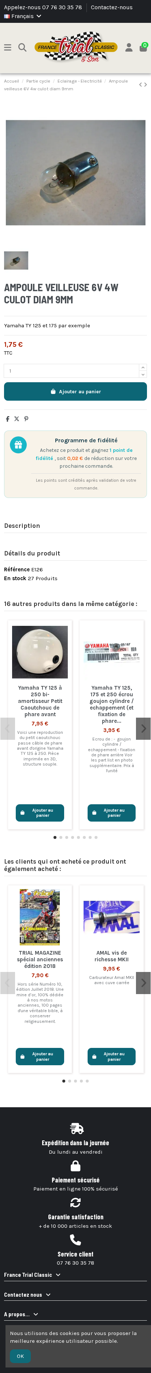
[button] (55, 837)
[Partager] (7, 419)
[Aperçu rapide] (40, 677)
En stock (15, 578)
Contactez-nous (112, 7)
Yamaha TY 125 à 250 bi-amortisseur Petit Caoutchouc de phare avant (40, 701)
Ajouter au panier (80, 391)
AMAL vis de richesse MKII (112, 956)
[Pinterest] (26, 419)
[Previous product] (141, 84)
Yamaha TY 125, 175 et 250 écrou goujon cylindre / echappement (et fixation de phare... (111, 704)
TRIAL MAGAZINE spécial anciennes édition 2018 (40, 959)
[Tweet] (16, 419)
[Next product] (145, 84)
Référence (17, 569)
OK (20, 1356)
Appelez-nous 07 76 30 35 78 (44, 7)
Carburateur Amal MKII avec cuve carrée (111, 980)
